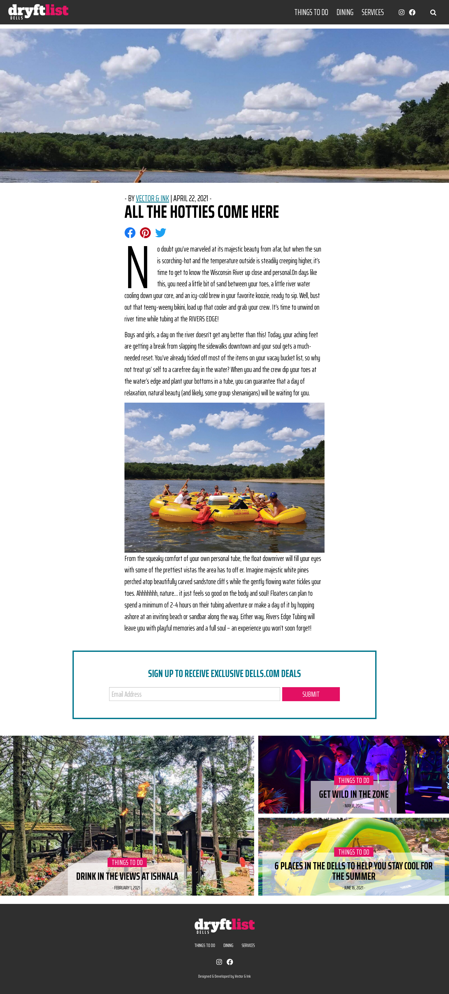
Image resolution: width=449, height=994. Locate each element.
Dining (344, 12)
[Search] (433, 12)
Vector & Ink (152, 198)
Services (373, 12)
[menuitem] (311, 12)
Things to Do (311, 12)
